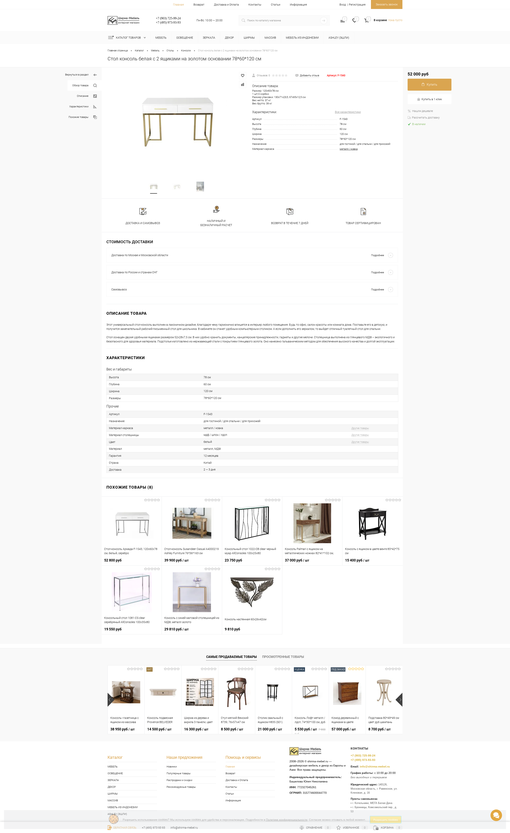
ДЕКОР (112, 786)
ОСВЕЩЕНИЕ (115, 773)
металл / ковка (349, 148)
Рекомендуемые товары (181, 786)
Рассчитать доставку (426, 117)
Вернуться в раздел (76, 74)
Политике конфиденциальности (286, 819)
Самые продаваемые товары (231, 657)
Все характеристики (348, 112)
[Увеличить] (177, 122)
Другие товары (360, 428)
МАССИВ (113, 800)
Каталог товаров (128, 37)
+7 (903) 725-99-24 (363, 755)
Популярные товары (179, 773)
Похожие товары (78, 117)
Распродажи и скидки (179, 780)
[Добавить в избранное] (242, 75)
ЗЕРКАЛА (113, 780)
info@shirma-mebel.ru (375, 766)
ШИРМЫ (113, 793)
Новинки (172, 766)
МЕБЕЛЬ (113, 766)
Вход (342, 4)
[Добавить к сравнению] (242, 84)
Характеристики (78, 106)
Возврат (198, 4)
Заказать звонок (387, 4)
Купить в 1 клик (432, 99)
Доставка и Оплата (226, 4)
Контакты (254, 4)
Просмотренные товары (283, 657)
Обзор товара (80, 85)
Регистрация (357, 4)
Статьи (275, 4)
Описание (82, 95)
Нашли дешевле (422, 111)
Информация (298, 4)
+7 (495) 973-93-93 (363, 759)
